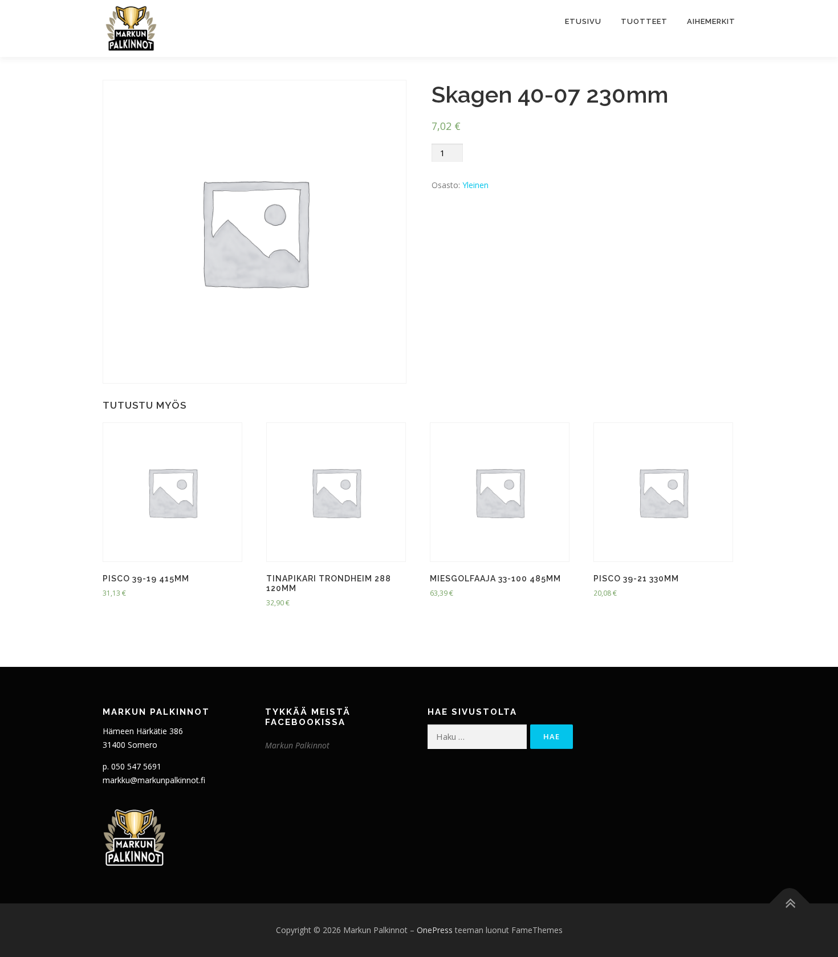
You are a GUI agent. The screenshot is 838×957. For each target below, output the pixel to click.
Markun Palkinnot (297, 745)
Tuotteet (644, 21)
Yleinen (475, 185)
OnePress (435, 930)
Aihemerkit (711, 21)
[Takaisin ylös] (790, 903)
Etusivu (583, 21)
